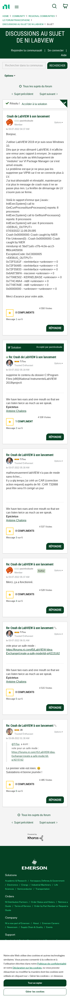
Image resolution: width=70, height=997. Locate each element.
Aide (64, 55)
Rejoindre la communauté (26, 50)
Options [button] (9, 75)
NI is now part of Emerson (17, 923)
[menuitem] (54, 6)
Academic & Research (16, 880)
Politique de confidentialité (51, 963)
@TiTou (16, 744)
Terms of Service (22, 906)
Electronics (12, 884)
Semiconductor (24, 888)
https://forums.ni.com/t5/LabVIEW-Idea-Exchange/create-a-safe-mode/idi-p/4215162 (33, 755)
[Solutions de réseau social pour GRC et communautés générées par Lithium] (35, 837)
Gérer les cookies (35, 991)
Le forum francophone (16, 20)
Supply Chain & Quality (32, 927)
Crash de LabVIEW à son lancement (28, 116)
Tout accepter (35, 983)
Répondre (55, 328)
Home (6, 16)
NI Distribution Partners (16, 901)
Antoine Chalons (16, 411)
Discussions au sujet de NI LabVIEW (23, 24)
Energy (24, 884)
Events (49, 927)
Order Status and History (43, 901)
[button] (9, 313)
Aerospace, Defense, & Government (47, 880)
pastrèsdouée (55, 347)
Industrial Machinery (41, 884)
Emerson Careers (50, 923)
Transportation (43, 888)
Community (18, 16)
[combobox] (24, 65)
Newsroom (12, 927)
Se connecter (56, 50)
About (36, 923)
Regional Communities (42, 16)
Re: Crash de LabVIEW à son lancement (32, 357)
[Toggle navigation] (17, 7)
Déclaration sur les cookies (27, 967)
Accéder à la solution (34, 104)
